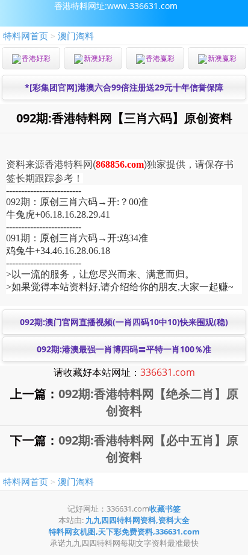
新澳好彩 (98, 58)
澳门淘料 (76, 36)
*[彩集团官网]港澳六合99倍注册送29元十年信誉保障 (124, 87)
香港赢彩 (160, 58)
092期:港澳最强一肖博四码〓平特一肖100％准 (124, 349)
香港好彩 (36, 58)
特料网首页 (25, 36)
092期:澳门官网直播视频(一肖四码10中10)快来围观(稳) (124, 322)
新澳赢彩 (222, 58)
